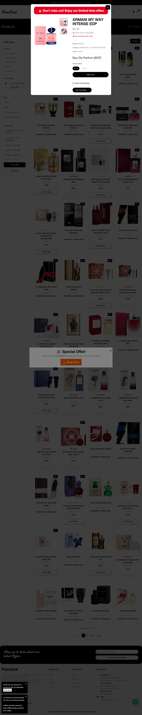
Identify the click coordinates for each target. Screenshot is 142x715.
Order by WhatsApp (82, 83)
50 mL (84, 68)
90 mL (76, 68)
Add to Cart (90, 75)
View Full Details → (82, 90)
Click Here (7, 690)
